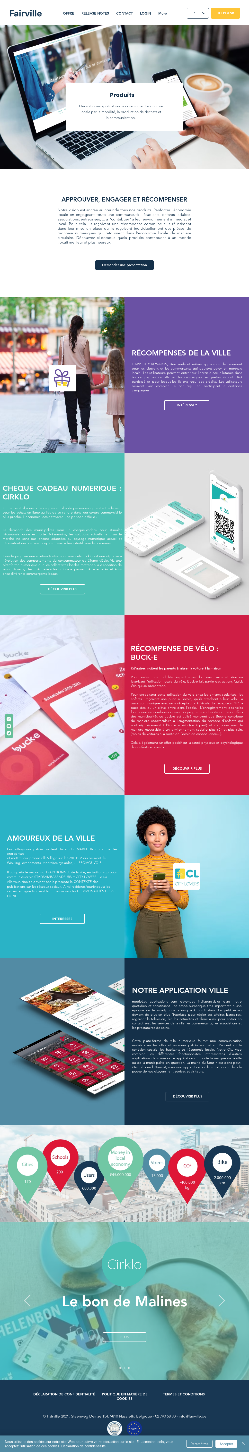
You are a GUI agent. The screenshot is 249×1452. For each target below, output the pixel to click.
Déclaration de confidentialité (83, 1446)
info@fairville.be (192, 1416)
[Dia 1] (120, 1368)
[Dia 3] (129, 1368)
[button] (68, 13)
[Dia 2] (124, 1368)
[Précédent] (27, 1301)
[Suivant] (222, 1301)
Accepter (226, 1443)
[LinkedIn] (9, 719)
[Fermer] (243, 1443)
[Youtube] (9, 726)
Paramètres (199, 1443)
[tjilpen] (9, 733)
